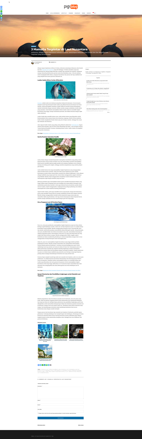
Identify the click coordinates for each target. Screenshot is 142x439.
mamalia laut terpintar (47, 69)
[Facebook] (1, 7)
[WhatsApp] (1, 11)
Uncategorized (95, 73)
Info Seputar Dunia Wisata (39, 436)
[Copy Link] (1, 20)
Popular (98, 77)
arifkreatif (39, 62)
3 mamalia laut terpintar (47, 369)
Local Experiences (55, 13)
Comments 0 (53, 62)
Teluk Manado (75, 125)
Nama (39, 400)
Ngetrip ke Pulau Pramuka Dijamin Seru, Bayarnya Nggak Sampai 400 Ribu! (61, 270)
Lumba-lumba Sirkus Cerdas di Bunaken (51, 371)
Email (39, 404)
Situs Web (39, 409)
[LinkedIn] (1, 13)
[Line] (1, 16)
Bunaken (40, 103)
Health (87, 71)
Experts (89, 13)
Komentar (40, 386)
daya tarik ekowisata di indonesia (59, 370)
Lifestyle (63, 13)
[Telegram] (1, 18)
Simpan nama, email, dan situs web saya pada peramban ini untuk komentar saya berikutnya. (57, 413)
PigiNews (71, 13)
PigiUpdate (77, 13)
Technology (88, 73)
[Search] (9, 2)
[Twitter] (1, 9)
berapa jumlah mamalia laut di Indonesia (65, 369)
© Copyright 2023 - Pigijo (49, 436)
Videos (83, 13)
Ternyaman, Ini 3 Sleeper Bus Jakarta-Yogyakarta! (97, 88)
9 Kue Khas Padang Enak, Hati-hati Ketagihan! (96, 108)
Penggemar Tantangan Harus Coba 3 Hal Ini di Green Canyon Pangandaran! (61, 133)
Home (47, 13)
